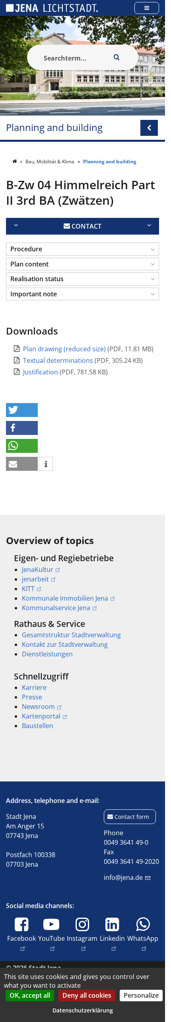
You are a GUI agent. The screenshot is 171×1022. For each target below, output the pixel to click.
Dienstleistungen (47, 654)
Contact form (132, 816)
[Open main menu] (146, 8)
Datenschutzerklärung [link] (82, 1010)
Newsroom (38, 706)
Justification (41, 372)
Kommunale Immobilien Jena (65, 598)
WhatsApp (142, 938)
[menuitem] (82, 582)
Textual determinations (59, 360)
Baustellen (37, 725)
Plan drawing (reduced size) (65, 349)
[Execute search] (117, 57)
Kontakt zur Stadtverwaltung (65, 644)
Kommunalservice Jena (56, 607)
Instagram (82, 938)
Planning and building (54, 127)
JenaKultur (37, 569)
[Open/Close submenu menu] (149, 128)
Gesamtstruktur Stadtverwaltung (71, 634)
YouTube (51, 938)
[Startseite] (15, 161)
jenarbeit (35, 579)
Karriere (34, 687)
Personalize (141, 995)
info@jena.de (123, 877)
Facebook (21, 938)
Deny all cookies (86, 995)
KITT (28, 588)
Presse (32, 697)
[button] (82, 249)
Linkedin (112, 938)
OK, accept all (30, 995)
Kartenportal (41, 716)
